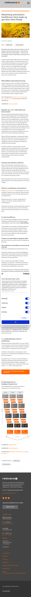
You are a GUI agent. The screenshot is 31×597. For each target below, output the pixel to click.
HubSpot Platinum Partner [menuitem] (10, 565)
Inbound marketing (19, 44)
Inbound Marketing (13, 448)
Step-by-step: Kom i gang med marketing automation (13, 372)
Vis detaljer (24, 317)
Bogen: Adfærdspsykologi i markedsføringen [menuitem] (14, 572)
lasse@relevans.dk (8, 534)
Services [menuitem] (5, 556)
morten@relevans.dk (8, 523)
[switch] (27, 303)
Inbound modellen (13, 104)
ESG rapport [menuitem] (6, 568)
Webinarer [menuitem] (6, 562)
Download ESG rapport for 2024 (9, 493)
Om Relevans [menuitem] (6, 553)
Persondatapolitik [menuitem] (6, 591)
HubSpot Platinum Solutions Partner (15, 490)
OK (15, 322)
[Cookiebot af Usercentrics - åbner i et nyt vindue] (23, 274)
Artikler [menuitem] (5, 559)
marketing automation (10, 190)
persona (7, 365)
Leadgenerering (9, 44)
